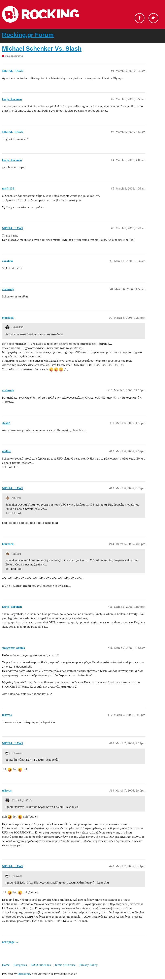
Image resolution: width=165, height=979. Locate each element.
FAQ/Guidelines (41, 964)
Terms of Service (65, 964)
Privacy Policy (88, 964)
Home (6, 964)
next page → (10, 941)
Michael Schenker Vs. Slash (41, 48)
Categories (20, 964)
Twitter (153, 18)
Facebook (139, 18)
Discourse (24, 973)
